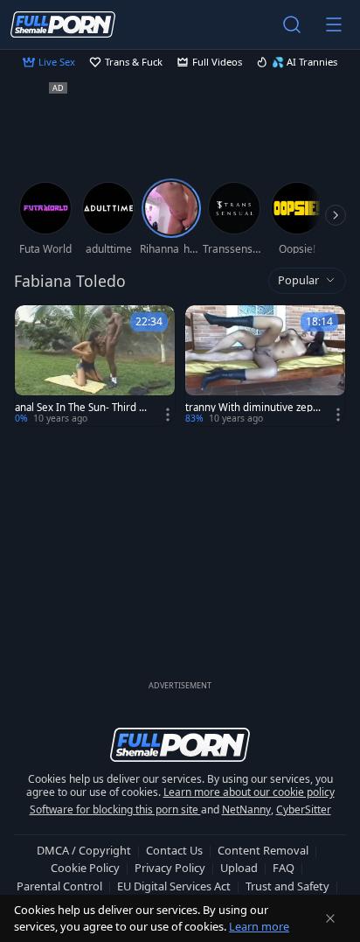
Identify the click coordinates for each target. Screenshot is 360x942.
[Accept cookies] (330, 918)
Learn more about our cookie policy (249, 792)
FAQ (283, 868)
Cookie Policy (85, 868)
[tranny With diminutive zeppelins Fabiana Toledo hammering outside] (265, 365)
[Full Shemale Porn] (62, 24)
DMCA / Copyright (84, 850)
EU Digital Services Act (174, 886)
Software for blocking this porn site (115, 809)
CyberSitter (303, 809)
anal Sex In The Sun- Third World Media (85, 407)
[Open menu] (334, 24)
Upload (239, 868)
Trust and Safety (287, 886)
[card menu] (167, 414)
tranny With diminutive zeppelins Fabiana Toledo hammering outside (255, 407)
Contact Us (174, 850)
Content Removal (263, 850)
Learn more (259, 926)
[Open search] (292, 24)
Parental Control (59, 886)
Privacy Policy (170, 868)
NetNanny (246, 809)
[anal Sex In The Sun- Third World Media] (95, 365)
